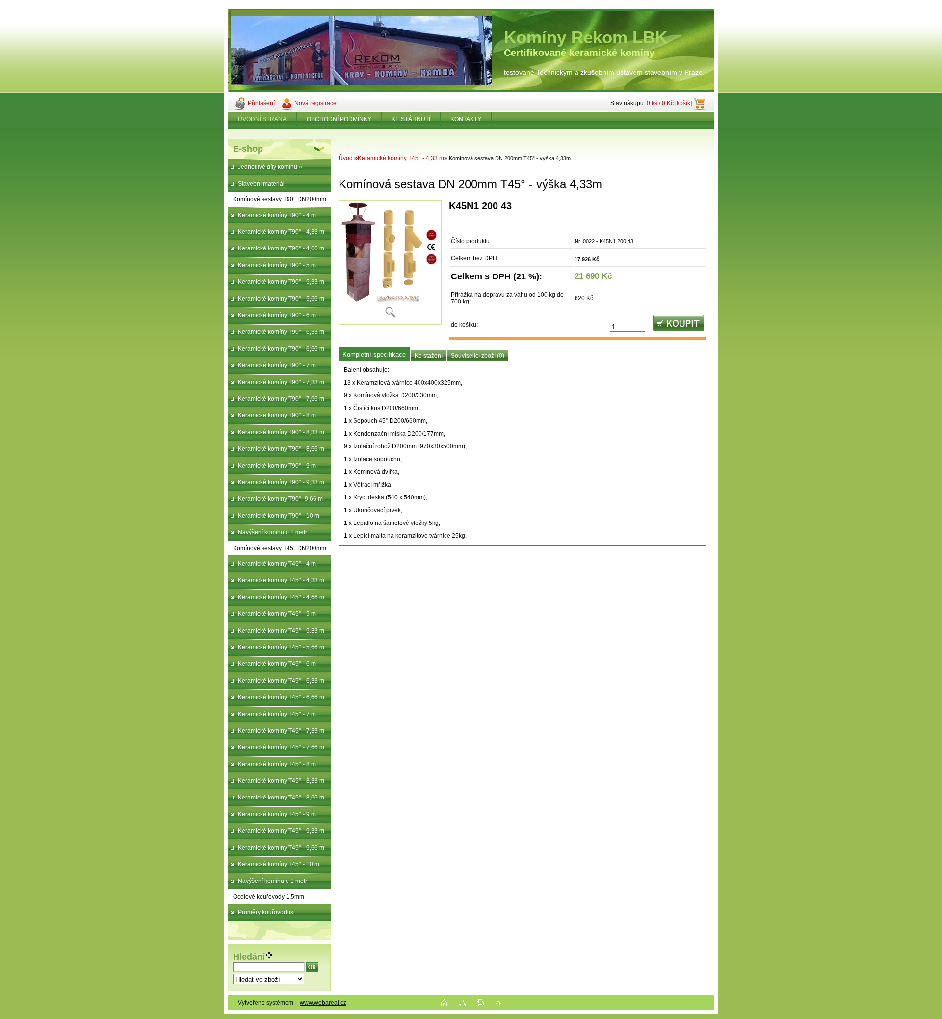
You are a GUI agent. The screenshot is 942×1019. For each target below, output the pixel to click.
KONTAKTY (465, 119)
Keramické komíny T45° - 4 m (277, 563)
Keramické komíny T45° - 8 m (277, 764)
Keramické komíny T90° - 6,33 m (281, 332)
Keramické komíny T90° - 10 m (278, 515)
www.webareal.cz (323, 1002)
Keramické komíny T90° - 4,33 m (281, 231)
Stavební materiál (261, 183)
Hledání (249, 957)
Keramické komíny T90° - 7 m (277, 365)
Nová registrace (315, 103)
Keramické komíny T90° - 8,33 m (281, 432)
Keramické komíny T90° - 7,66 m (281, 398)
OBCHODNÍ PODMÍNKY (339, 119)
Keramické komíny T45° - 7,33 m (281, 730)
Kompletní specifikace (374, 354)
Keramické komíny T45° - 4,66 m (281, 597)
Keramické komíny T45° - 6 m (277, 664)
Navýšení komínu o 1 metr (272, 532)
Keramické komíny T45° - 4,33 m (281, 580)
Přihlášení (261, 103)
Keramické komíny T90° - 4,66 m (281, 248)
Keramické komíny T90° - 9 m (277, 465)
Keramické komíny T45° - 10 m (278, 864)
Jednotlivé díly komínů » (270, 167)
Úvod (346, 158)
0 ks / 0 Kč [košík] (669, 103)
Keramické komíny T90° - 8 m (277, 415)
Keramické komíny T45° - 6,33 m (281, 680)
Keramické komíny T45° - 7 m (277, 714)
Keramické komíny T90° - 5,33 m (281, 281)
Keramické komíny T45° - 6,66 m (281, 697)
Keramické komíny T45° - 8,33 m (281, 780)
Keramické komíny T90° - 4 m (277, 215)
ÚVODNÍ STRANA (262, 119)
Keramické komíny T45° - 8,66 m (281, 797)
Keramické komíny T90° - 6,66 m (281, 348)
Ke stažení (429, 355)
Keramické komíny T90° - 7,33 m (281, 382)
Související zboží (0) (477, 355)
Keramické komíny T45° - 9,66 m (281, 847)
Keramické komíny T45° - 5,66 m (281, 647)
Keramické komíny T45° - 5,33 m (281, 630)
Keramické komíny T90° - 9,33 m (281, 482)
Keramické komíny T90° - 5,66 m (281, 298)
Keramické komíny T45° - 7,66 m (281, 747)
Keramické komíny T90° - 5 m (277, 265)
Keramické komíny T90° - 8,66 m (281, 448)
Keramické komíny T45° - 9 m (277, 814)
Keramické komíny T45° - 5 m (277, 613)
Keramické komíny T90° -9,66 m (280, 499)
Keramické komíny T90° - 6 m (277, 315)
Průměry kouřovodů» (266, 912)
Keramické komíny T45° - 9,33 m (281, 830)
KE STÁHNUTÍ (411, 119)
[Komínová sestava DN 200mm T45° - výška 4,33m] (390, 262)
